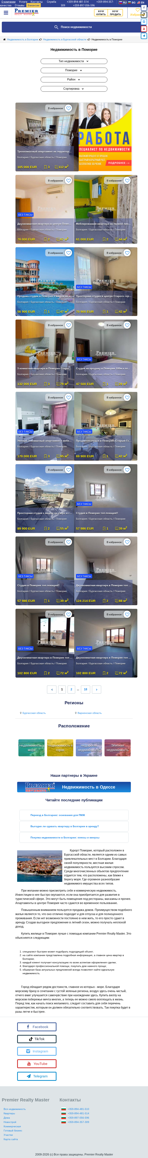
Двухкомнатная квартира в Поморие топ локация (104, 585)
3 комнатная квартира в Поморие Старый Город (45, 368)
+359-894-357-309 (78, 1122)
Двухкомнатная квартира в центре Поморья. (45, 223)
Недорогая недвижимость (89, 748)
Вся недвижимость (15, 1109)
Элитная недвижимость (118, 748)
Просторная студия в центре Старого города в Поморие (104, 296)
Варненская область (90, 713)
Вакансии (33, 5)
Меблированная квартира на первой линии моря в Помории (104, 223)
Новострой (10, 1122)
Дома (7, 1117)
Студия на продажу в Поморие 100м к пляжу (104, 368)
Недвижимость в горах (60, 748)
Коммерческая (12, 1126)
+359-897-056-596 (84, 5)
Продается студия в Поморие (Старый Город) (104, 440)
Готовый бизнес (13, 1130)
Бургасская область (34, 713)
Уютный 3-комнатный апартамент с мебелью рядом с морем (45, 440)
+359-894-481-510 (78, 1109)
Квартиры (9, 1113)
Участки (8, 1134)
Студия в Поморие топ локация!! (97, 513)
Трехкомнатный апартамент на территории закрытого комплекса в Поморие (45, 151)
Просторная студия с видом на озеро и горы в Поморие (45, 513)
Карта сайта (11, 1139)
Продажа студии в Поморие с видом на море (45, 296)
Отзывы (19, 5)
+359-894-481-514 (78, 1113)
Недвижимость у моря (31, 748)
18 (85, 689)
